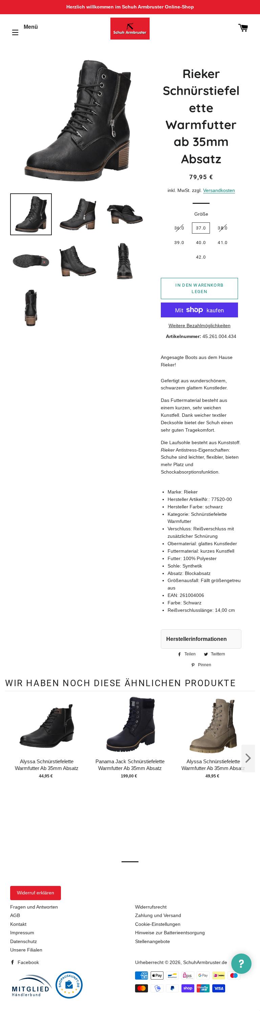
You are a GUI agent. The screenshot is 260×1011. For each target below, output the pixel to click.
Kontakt (18, 924)
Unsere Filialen (26, 950)
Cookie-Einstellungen (157, 924)
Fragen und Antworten (34, 907)
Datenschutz (23, 941)
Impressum (22, 932)
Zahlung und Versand (158, 915)
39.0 (179, 242)
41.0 (223, 242)
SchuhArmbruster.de (205, 962)
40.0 (201, 242)
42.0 (201, 257)
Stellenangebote (152, 941)
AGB (15, 915)
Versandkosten (219, 190)
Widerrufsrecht (151, 907)
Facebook (27, 962)
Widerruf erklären (35, 892)
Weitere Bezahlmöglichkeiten (200, 325)
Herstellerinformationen (196, 639)
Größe (201, 214)
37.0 (201, 228)
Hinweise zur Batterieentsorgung (170, 932)
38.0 (223, 228)
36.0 (179, 228)
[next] (248, 758)
